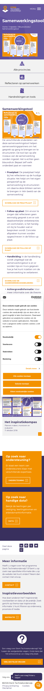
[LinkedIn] (21, 546)
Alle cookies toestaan (22, 376)
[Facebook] (26, 546)
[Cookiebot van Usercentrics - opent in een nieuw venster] (31, 297)
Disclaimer (7, 688)
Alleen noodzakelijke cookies (22, 391)
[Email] (36, 546)
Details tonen (31, 368)
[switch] (38, 344)
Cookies (25, 686)
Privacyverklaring (10, 686)
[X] (31, 546)
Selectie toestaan (22, 384)
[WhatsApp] (21, 550)
